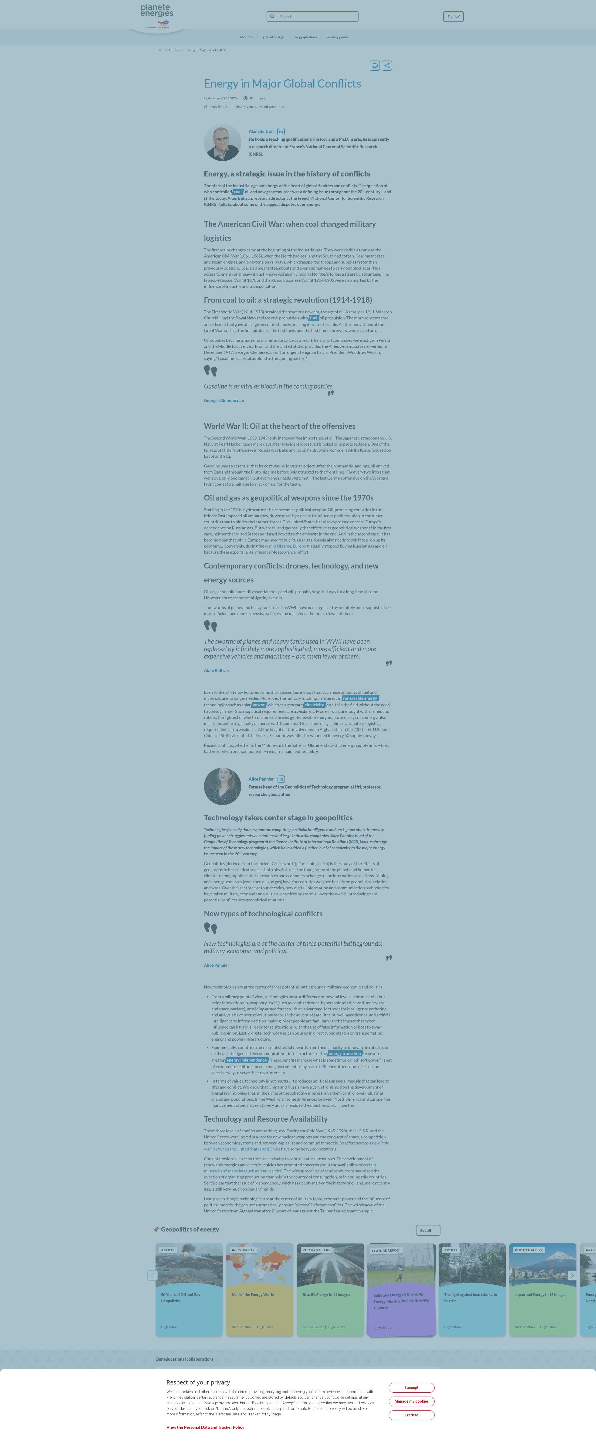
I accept (412, 1387)
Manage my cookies (412, 1401)
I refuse (411, 1415)
